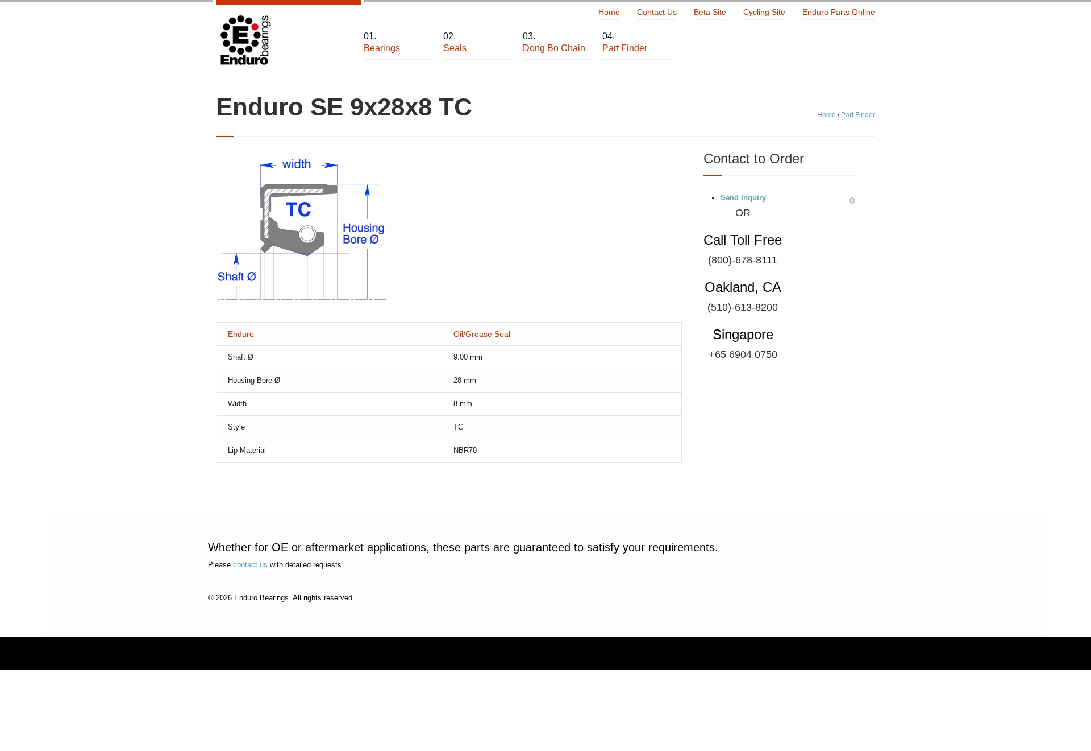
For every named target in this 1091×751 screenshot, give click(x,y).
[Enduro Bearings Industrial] (245, 40)
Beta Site (710, 11)
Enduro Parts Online (838, 11)
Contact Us (657, 11)
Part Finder (858, 115)
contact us (250, 564)
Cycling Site (764, 11)
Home (609, 11)
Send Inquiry (743, 197)
